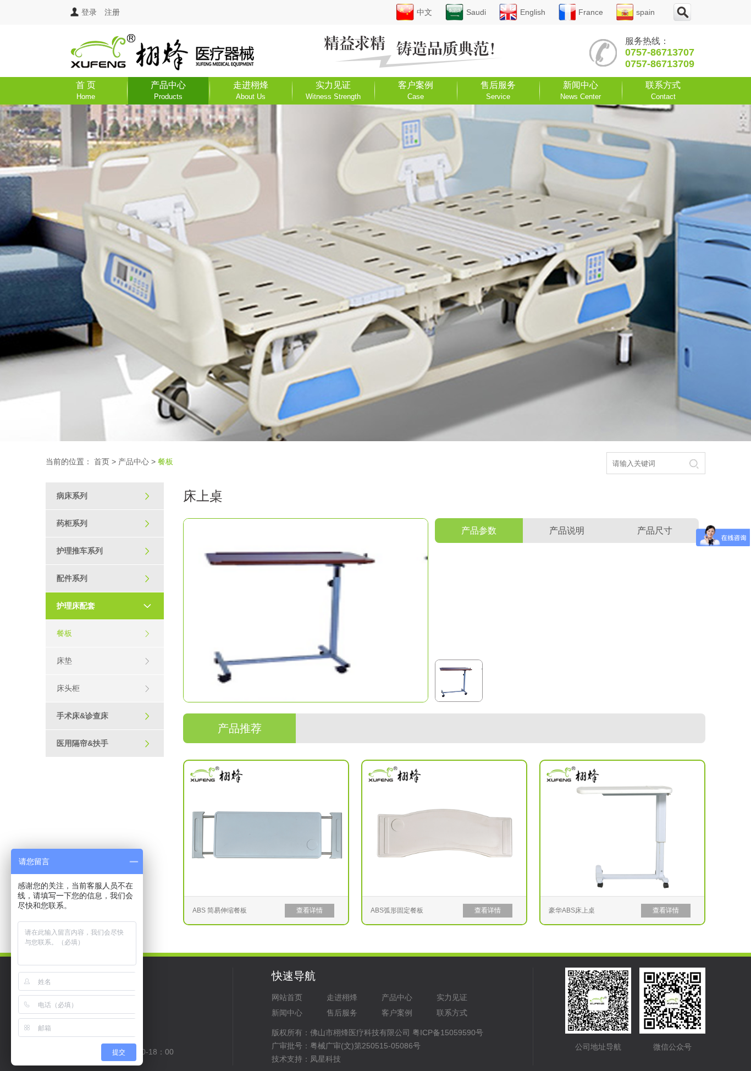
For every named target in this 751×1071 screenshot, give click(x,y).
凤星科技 (325, 1058)
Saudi (476, 12)
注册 (112, 12)
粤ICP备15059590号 (447, 1032)
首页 (101, 461)
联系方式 (663, 90)
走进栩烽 (250, 90)
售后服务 (498, 90)
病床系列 (104, 495)
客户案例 (415, 90)
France (590, 12)
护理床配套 (104, 605)
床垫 (104, 660)
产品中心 (168, 90)
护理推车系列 (104, 550)
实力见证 (333, 90)
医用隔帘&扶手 (104, 743)
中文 (424, 12)
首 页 (86, 90)
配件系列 (104, 578)
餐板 (104, 633)
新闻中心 (580, 90)
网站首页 (287, 997)
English (532, 12)
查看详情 (309, 910)
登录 (89, 12)
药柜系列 (104, 523)
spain (645, 12)
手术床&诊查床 (104, 715)
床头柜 (104, 688)
